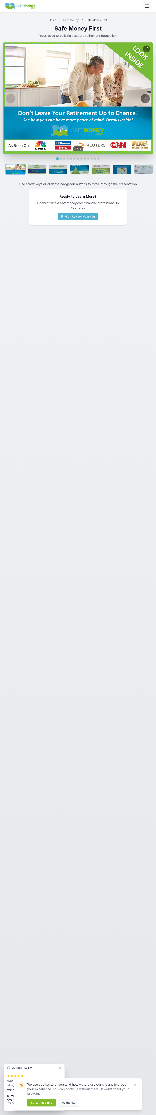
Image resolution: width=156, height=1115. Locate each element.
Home (52, 20)
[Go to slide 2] (61, 158)
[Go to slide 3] (64, 158)
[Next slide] (145, 98)
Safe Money (71, 20)
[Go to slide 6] (74, 158)
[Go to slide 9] (85, 158)
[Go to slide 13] (98, 158)
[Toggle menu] (147, 6)
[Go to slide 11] (92, 158)
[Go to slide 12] (95, 158)
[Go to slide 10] (88, 158)
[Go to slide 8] (81, 158)
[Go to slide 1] (57, 158)
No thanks (68, 1102)
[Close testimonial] (60, 1068)
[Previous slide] (10, 98)
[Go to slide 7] (78, 158)
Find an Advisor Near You (78, 216)
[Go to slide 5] (71, 158)
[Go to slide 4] (68, 158)
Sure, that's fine (41, 1102)
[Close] (135, 1085)
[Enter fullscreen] (146, 48)
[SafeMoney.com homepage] (20, 6)
